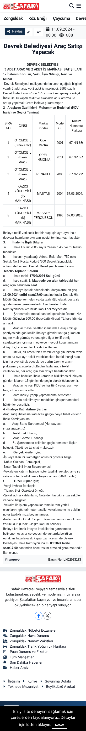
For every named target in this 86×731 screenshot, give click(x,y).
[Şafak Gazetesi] (21, 6)
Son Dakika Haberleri (26, 662)
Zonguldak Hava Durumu (29, 636)
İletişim (14, 681)
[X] (47, 616)
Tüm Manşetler (22, 657)
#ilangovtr (12, 559)
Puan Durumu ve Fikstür (29, 652)
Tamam (59, 725)
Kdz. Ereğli (37, 18)
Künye (32, 681)
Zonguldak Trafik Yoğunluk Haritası (38, 646)
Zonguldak (13, 18)
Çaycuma (61, 18)
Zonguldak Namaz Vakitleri (31, 641)
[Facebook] (39, 616)
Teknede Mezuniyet (23, 686)
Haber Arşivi (19, 668)
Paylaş (17, 31)
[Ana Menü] (78, 6)
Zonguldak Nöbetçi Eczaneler (33, 630)
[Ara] (71, 6)
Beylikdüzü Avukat (60, 686)
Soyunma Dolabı (58, 681)
